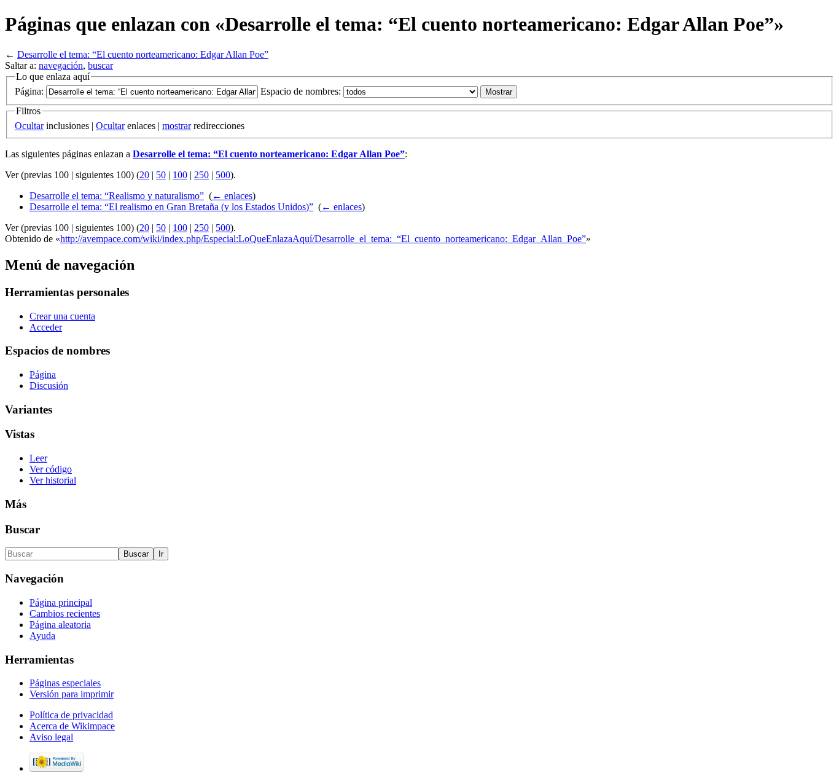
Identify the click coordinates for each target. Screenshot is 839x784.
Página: (29, 91)
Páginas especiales (65, 683)
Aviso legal (51, 737)
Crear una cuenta (62, 316)
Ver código (50, 469)
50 (161, 175)
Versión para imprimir (71, 694)
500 (223, 175)
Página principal (60, 602)
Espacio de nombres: (300, 91)
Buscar (22, 529)
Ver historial (52, 480)
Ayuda (42, 635)
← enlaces (232, 195)
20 (144, 175)
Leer (38, 458)
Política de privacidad (71, 715)
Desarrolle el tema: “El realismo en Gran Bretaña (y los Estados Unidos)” (171, 207)
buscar (100, 65)
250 (201, 175)
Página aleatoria (60, 624)
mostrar (176, 125)
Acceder (45, 327)
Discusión (48, 385)
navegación (61, 65)
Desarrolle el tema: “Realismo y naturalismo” (116, 195)
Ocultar (29, 125)
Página (42, 374)
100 (180, 175)
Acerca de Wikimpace (72, 726)
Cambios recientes (64, 613)
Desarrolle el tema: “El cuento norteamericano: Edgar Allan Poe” (142, 54)
